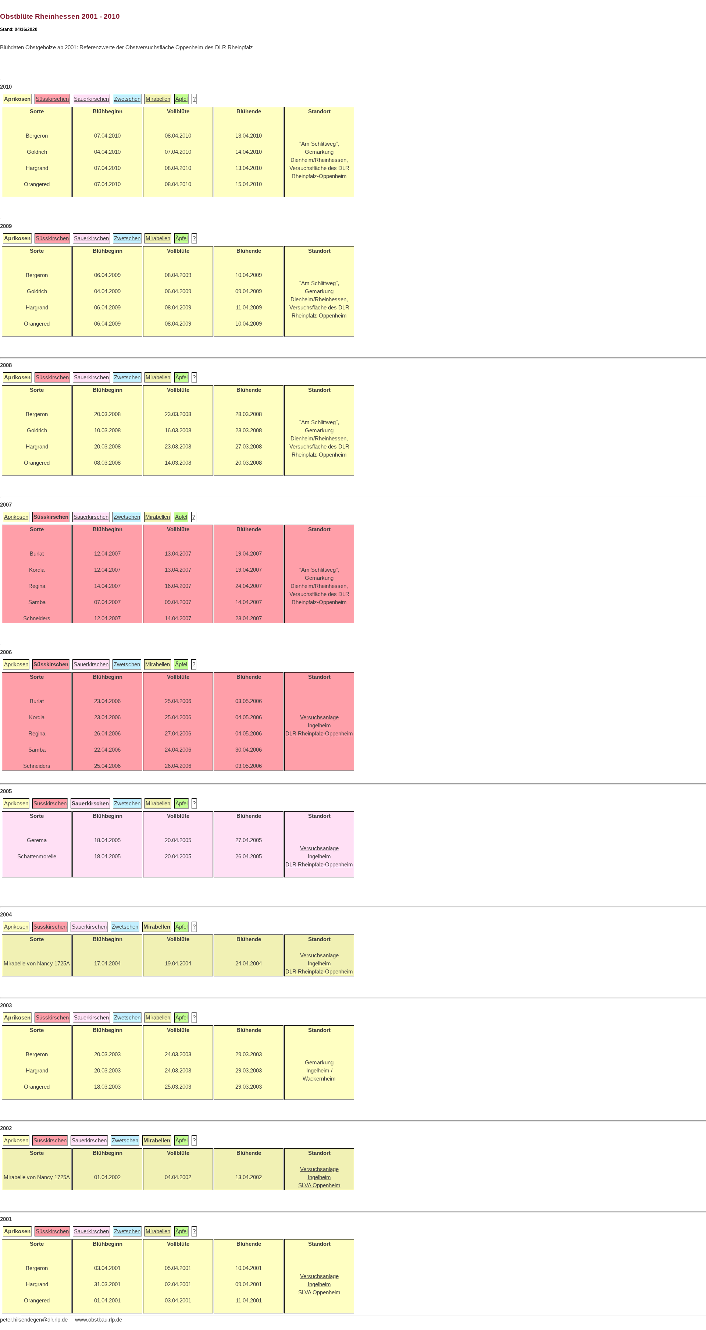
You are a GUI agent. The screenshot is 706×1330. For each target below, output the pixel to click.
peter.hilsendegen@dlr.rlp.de (34, 1320)
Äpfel (181, 99)
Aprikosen (16, 517)
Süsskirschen (52, 99)
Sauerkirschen (91, 99)
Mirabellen (158, 99)
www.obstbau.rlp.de (98, 1320)
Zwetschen (127, 99)
